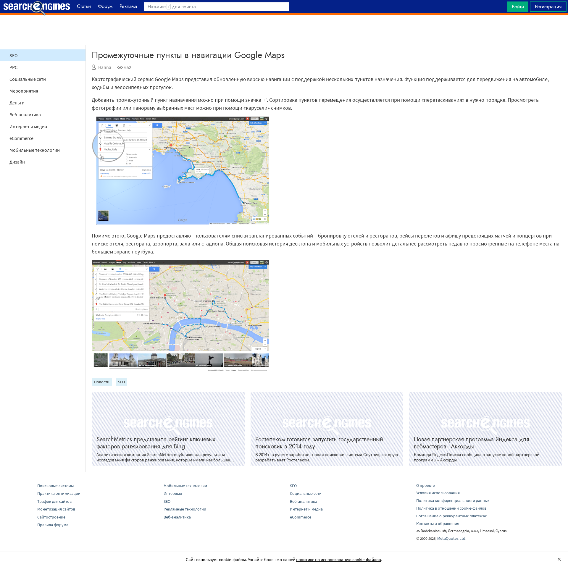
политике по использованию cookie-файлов (338, 559)
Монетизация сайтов (56, 509)
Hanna (104, 67)
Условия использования (438, 492)
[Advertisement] (284, 30)
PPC (13, 67)
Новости (101, 382)
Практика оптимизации (58, 493)
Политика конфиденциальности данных (452, 500)
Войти (518, 6)
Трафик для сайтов (54, 501)
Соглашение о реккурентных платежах (451, 515)
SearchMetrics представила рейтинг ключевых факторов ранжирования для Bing (155, 443)
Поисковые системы (55, 485)
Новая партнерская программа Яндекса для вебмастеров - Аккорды (471, 443)
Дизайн (17, 162)
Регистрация (548, 6)
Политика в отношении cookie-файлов (451, 508)
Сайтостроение (51, 517)
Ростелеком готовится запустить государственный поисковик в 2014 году (319, 443)
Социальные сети (27, 79)
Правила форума (52, 524)
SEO (13, 55)
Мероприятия (23, 91)
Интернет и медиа (28, 126)
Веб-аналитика (25, 114)
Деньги (17, 103)
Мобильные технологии (34, 150)
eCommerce (21, 138)
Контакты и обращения (437, 523)
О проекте (425, 485)
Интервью (173, 493)
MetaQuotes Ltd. (451, 538)
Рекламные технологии (185, 509)
